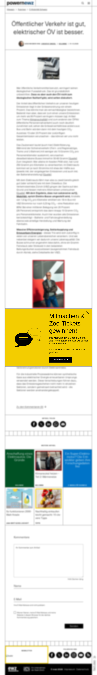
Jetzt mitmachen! (60, 359)
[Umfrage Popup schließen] (88, 313)
